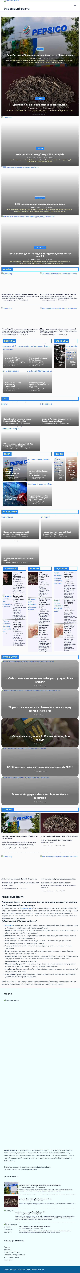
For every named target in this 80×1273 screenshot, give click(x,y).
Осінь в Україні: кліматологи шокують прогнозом (20, 329)
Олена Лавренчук (35, 108)
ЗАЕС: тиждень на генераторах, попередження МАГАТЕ (40, 767)
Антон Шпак (18, 581)
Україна (40, 148)
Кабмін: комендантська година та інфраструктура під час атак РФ (40, 254)
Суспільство (40, 247)
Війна (40, 49)
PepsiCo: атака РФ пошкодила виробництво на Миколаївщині (40, 55)
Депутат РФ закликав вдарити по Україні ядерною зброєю (56, 420)
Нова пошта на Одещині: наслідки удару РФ (59, 352)
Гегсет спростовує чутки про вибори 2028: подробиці (39, 385)
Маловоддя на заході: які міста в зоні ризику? (58, 329)
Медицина (40, 198)
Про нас (7, 1247)
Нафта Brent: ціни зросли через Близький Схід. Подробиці (17, 420)
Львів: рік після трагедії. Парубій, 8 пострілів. (40, 154)
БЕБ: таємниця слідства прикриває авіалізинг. (40, 204)
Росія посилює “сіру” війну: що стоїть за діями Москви (14, 498)
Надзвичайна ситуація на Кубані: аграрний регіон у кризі (57, 533)
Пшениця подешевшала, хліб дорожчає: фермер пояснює (16, 533)
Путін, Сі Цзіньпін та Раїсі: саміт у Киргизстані (13, 385)
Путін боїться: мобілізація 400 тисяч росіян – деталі (60, 466)
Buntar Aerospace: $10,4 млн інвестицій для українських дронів (18, 625)
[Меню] (75, 5)
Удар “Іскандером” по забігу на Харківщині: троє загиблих (38, 498)
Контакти (7, 1250)
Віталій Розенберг (61, 362)
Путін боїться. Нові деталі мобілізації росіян (69, 602)
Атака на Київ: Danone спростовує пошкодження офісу (38, 473)
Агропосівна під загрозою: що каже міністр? (19, 559)
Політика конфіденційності (14, 1255)
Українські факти (17, 8)
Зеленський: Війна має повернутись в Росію (18, 598)
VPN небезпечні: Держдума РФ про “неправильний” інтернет (19, 445)
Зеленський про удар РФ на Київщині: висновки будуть (38, 360)
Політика (8, 925)
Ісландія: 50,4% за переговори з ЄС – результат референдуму (15, 360)
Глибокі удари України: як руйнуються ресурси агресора (71, 351)
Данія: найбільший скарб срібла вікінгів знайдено (40, 104)
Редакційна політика (12, 1252)
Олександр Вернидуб (35, 58)
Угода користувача (11, 1257)
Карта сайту (8, 1260)
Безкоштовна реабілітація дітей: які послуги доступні (71, 466)
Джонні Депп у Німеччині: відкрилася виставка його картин (44, 602)
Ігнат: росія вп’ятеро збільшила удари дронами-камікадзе (19, 576)
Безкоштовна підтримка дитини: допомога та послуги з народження (44, 629)
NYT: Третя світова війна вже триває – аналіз (58, 294)
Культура (40, 98)
